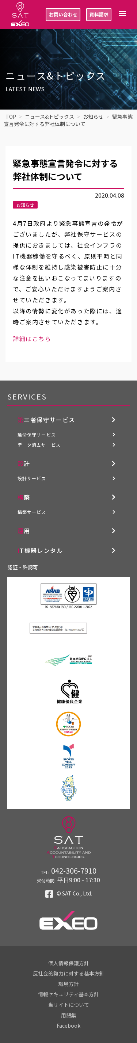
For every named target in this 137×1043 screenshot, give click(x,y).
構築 (24, 497)
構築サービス (32, 512)
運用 (24, 530)
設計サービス (32, 478)
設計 (24, 463)
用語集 (68, 1015)
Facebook (68, 1025)
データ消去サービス (39, 445)
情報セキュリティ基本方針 (68, 994)
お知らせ (25, 205)
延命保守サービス (37, 434)
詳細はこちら (32, 338)
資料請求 (99, 14)
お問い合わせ (63, 14)
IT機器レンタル (40, 550)
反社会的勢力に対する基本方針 (68, 973)
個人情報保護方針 (68, 963)
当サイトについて (68, 1004)
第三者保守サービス (46, 419)
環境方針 (68, 983)
